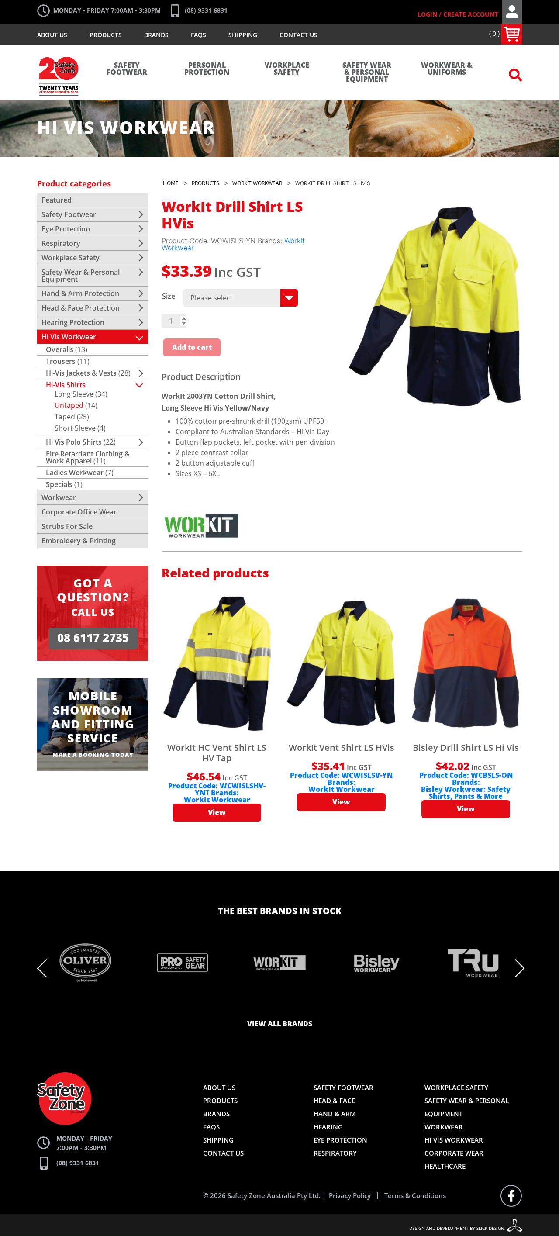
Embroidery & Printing (78, 540)
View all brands (279, 1024)
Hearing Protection (72, 322)
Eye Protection (65, 229)
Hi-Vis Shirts (66, 385)
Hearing (328, 1126)
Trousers (61, 361)
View (217, 813)
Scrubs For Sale (67, 526)
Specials (59, 484)
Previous (46, 968)
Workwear (58, 497)
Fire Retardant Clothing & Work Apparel (88, 457)
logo (59, 52)
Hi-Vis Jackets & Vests (81, 373)
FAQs (198, 35)
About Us (52, 35)
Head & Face (334, 1100)
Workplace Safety (287, 69)
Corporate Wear (453, 1153)
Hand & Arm (335, 1113)
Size (168, 296)
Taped (65, 416)
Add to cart (192, 348)
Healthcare (445, 1166)
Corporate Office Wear (79, 512)
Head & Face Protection (80, 308)
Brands (156, 35)
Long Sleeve (74, 394)
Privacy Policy (350, 1195)
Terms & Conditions (415, 1195)
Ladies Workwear (75, 472)
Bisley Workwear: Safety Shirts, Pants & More (466, 793)
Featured (56, 200)
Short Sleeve (75, 428)
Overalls (59, 349)
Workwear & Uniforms (447, 69)
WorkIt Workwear (217, 800)
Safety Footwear (127, 69)
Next (515, 968)
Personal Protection (206, 69)
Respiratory (60, 243)
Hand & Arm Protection (80, 293)
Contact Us (298, 35)
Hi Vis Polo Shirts (74, 442)
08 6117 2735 (93, 638)
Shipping (242, 35)
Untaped (69, 405)
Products (106, 35)
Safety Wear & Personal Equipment (366, 72)
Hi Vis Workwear (68, 337)
